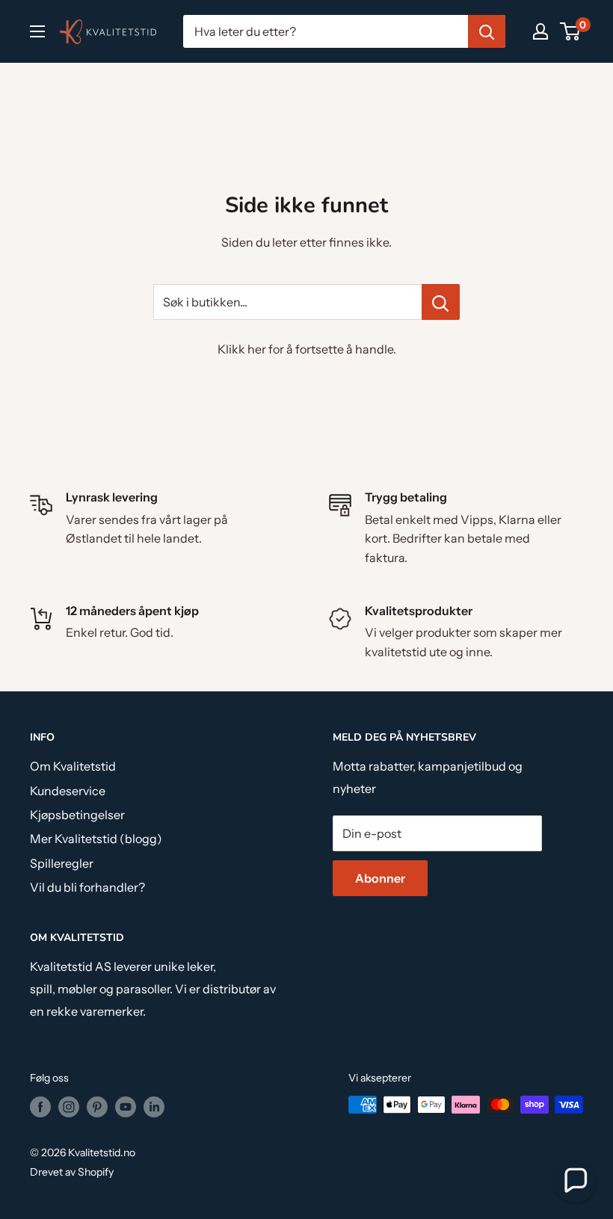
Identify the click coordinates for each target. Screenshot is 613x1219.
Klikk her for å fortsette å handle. (307, 349)
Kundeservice (67, 790)
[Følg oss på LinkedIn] (154, 1106)
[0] (570, 31)
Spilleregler (61, 863)
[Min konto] (540, 31)
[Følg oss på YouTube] (125, 1106)
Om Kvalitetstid (73, 766)
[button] (575, 1181)
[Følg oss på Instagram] (68, 1106)
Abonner (380, 878)
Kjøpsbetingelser (77, 814)
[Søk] (486, 31)
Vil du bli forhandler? (87, 887)
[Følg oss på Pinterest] (97, 1106)
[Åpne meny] (37, 31)
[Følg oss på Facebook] (40, 1106)
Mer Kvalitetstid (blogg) (96, 838)
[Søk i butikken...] (441, 302)
